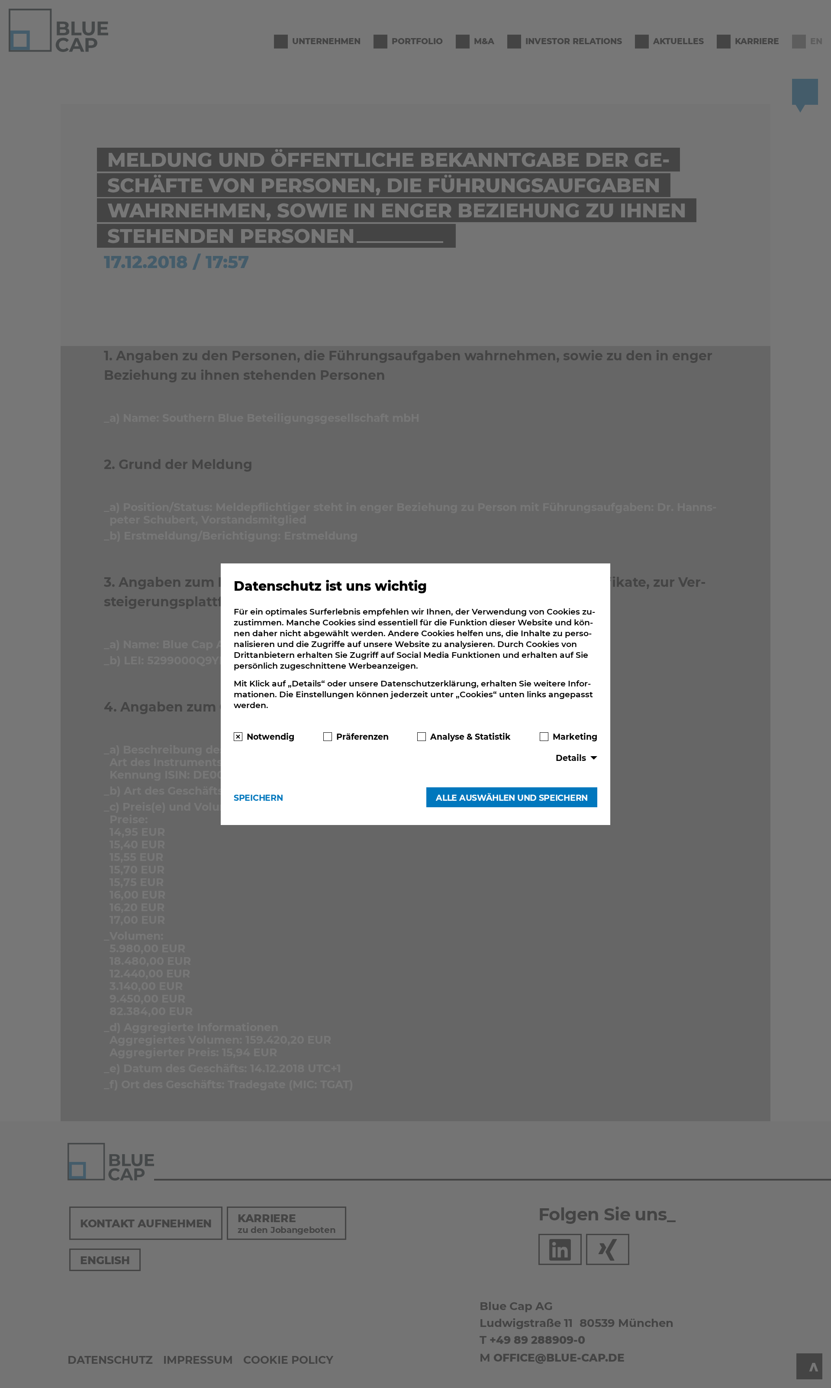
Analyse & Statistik (470, 736)
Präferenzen (362, 736)
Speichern (258, 798)
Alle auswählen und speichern (512, 798)
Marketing (575, 736)
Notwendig (270, 736)
